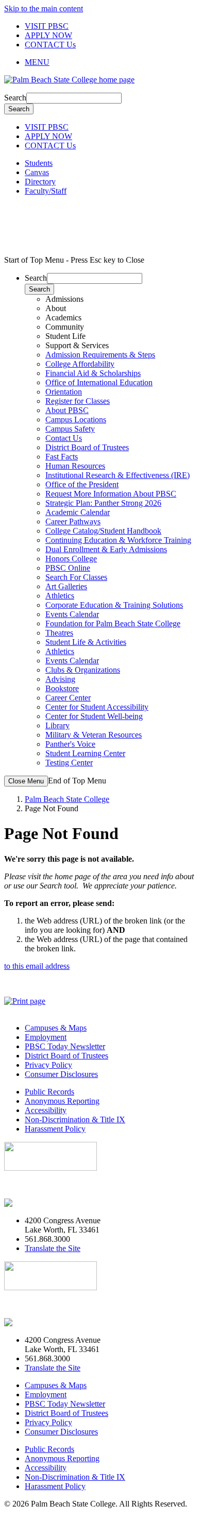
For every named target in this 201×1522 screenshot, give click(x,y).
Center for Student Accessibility (96, 707)
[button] (111, 62)
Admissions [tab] (64, 299)
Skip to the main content (43, 8)
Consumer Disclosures (61, 1074)
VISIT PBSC (47, 26)
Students (39, 163)
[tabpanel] (111, 378)
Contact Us (63, 438)
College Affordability (79, 364)
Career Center (68, 697)
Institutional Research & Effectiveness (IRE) (117, 475)
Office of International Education (99, 382)
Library (57, 725)
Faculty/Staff (45, 190)
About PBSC (67, 410)
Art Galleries (66, 586)
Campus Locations (75, 419)
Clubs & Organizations (82, 669)
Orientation (63, 391)
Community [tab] (64, 326)
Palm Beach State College (67, 799)
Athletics (59, 595)
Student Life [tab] (65, 336)
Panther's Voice (70, 744)
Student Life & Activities (85, 642)
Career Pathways (72, 521)
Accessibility (45, 1110)
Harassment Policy (55, 1128)
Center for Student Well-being (94, 716)
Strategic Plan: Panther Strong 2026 (103, 503)
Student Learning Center (85, 753)
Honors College (71, 558)
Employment (45, 1037)
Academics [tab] (63, 317)
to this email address (37, 966)
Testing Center (69, 762)
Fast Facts (61, 456)
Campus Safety (70, 428)
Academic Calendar (77, 512)
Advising (60, 679)
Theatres (59, 632)
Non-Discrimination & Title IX (75, 1119)
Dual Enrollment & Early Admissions (106, 549)
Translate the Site (52, 1248)
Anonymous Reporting (62, 1101)
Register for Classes (77, 401)
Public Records (49, 1091)
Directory (40, 181)
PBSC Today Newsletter (65, 1046)
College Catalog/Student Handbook (103, 530)
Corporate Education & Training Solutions (114, 605)
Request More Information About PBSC (110, 493)
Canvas (37, 172)
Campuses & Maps (56, 1027)
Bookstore (62, 688)
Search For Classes (76, 577)
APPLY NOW (48, 35)
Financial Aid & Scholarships (93, 373)
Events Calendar (72, 614)
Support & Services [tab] (77, 345)
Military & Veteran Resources (93, 734)
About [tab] (55, 308)
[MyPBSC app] (33, 1203)
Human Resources (75, 465)
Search (15, 97)
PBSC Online (67, 567)
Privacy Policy (48, 1065)
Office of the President (82, 484)
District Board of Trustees (87, 447)
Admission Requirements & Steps (100, 354)
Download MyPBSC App (46, 1185)
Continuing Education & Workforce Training (118, 540)
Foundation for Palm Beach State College (112, 623)
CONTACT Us (50, 44)
